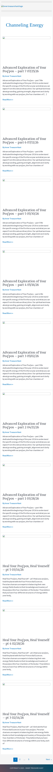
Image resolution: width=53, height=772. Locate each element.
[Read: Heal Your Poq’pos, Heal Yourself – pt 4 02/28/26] (26, 622)
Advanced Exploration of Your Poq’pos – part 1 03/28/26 (24, 496)
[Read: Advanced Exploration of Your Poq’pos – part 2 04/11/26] (26, 406)
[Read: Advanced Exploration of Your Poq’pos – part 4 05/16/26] (26, 263)
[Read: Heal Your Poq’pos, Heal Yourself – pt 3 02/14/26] (26, 696)
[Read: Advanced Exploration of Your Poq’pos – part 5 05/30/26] (26, 192)
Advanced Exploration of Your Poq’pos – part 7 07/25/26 (24, 69)
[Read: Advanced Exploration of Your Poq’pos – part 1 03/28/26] (26, 477)
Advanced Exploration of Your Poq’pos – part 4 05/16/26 (24, 283)
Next (49, 759)
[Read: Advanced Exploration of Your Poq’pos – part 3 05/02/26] (26, 335)
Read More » (8, 99)
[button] (26, 2)
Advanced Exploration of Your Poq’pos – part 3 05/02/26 (24, 354)
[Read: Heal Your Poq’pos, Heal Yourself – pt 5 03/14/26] (26, 548)
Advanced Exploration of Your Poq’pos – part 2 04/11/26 (24, 425)
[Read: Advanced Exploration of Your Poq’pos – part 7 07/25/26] (26, 50)
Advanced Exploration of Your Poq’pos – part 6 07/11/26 (24, 140)
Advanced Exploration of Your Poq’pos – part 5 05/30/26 (24, 211)
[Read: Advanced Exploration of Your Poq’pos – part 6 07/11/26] (26, 121)
